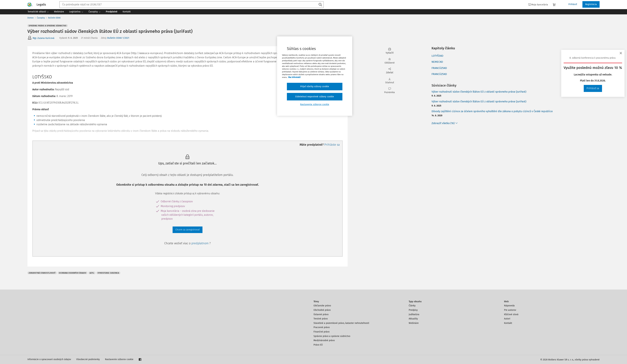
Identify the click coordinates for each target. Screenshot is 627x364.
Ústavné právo (321, 314)
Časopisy (41, 18)
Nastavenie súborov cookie (119, 359)
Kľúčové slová (511, 314)
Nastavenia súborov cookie (314, 104)
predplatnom (200, 243)
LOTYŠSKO (437, 55)
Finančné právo (322, 331)
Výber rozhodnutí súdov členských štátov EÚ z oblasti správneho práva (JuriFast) (479, 91)
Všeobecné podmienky (88, 359)
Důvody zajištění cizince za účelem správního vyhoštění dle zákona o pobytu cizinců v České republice (492, 111)
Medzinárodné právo (324, 340)
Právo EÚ (318, 344)
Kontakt (508, 323)
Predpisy (413, 310)
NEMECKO (437, 61)
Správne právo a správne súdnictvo (332, 336)
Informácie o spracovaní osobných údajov (49, 359)
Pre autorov (510, 310)
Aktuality (413, 318)
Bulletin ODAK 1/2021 (118, 38)
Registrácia (591, 4)
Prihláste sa (332, 144)
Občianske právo (322, 305)
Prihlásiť (572, 4)
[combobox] (191, 4)
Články (412, 305)
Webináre (414, 323)
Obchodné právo (322, 310)
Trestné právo (321, 318)
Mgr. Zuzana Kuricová (43, 38)
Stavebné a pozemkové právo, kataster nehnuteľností (341, 323)
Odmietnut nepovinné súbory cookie (314, 96)
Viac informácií (294, 77)
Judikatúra (414, 314)
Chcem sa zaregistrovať (187, 229)
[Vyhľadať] (320, 4)
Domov (30, 18)
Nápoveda (509, 305)
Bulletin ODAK (54, 18)
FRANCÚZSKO (439, 68)
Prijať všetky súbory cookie (314, 86)
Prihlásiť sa (593, 88)
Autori (507, 318)
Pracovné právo (322, 327)
